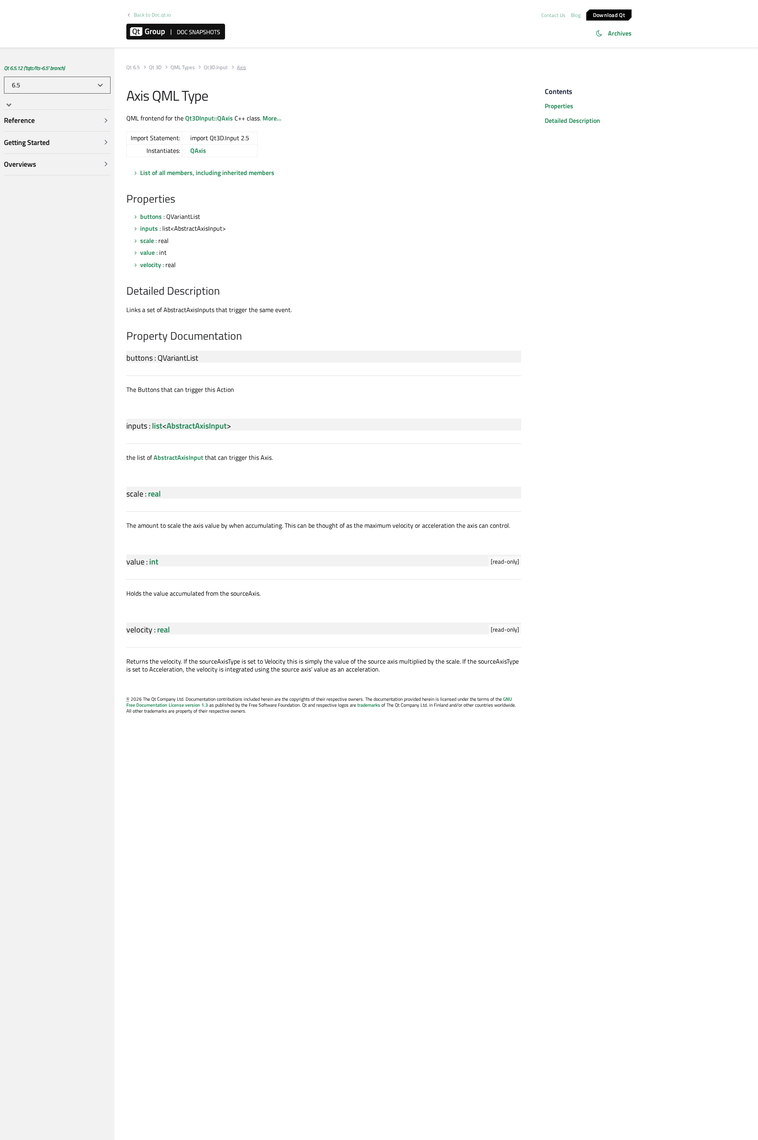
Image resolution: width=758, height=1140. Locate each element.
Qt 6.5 (133, 67)
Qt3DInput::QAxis (209, 118)
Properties (559, 106)
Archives (620, 33)
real (154, 493)
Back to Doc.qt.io (152, 14)
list (157, 426)
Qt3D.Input (216, 67)
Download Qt (609, 14)
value (147, 252)
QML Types (183, 67)
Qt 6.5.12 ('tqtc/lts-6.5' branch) (34, 68)
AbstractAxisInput (197, 426)
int (153, 561)
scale (147, 240)
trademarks (368, 705)
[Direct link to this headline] (179, 199)
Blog (576, 15)
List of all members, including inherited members (207, 172)
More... (272, 118)
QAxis (198, 150)
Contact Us (553, 15)
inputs (149, 228)
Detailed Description (572, 120)
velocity (150, 264)
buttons (151, 216)
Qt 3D (155, 67)
